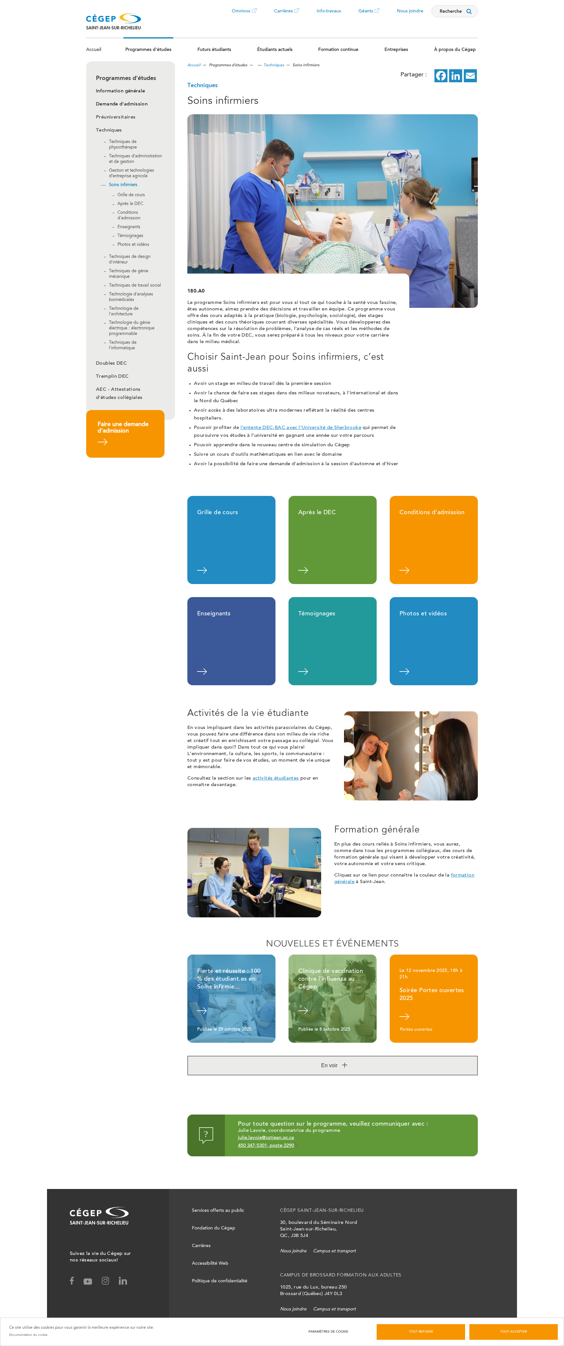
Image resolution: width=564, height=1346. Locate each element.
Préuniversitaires (115, 117)
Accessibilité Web (210, 1263)
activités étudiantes (276, 778)
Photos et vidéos (133, 245)
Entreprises (396, 50)
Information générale (120, 91)
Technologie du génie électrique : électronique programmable (131, 329)
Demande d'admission (122, 104)
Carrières (283, 16)
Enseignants (129, 227)
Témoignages (130, 236)
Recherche (451, 11)
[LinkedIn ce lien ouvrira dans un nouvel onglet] (455, 75)
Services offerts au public (218, 1211)
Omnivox (241, 16)
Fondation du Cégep (213, 1228)
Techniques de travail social (135, 286)
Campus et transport (334, 1251)
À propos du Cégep (455, 50)
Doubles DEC (111, 363)
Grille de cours (131, 196)
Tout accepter (513, 1332)
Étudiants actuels (274, 50)
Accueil (93, 50)
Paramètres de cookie (328, 1332)
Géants (365, 16)
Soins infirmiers (123, 185)
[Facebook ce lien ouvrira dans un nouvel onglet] (440, 75)
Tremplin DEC (112, 376)
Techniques (109, 130)
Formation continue (338, 50)
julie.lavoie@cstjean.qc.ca (266, 1137)
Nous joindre (410, 11)
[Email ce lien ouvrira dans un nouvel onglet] (470, 75)
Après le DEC (130, 204)
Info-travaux (329, 11)
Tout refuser (421, 1332)
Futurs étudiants (214, 50)
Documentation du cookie (28, 1335)
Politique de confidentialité (219, 1281)
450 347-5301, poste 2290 (266, 1145)
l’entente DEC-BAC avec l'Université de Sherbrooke (301, 427)
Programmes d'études (148, 50)
